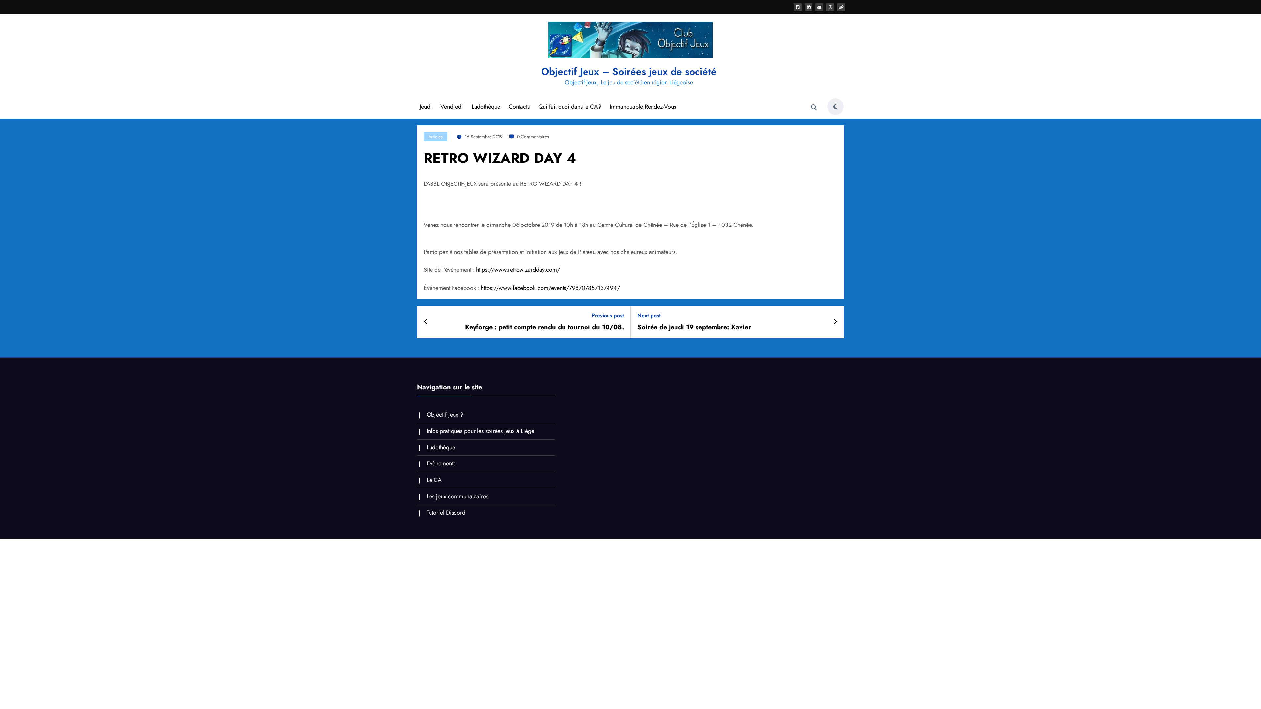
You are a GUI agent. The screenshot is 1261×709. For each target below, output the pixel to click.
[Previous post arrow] (426, 322)
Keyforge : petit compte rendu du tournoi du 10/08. (544, 327)
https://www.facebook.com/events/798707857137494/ (550, 288)
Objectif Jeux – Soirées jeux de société (629, 71)
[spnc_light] (835, 106)
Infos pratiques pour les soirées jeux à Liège (480, 431)
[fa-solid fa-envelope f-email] (819, 7)
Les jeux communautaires (457, 496)
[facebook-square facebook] (798, 7)
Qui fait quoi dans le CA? (569, 106)
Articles (435, 136)
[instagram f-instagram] (830, 7)
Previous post (608, 315)
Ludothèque (486, 106)
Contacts (519, 106)
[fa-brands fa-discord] (808, 7)
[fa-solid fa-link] (841, 7)
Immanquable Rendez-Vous (643, 106)
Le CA (434, 480)
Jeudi (426, 106)
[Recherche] (814, 107)
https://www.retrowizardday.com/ (518, 270)
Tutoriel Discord (446, 512)
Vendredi (451, 106)
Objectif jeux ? (445, 414)
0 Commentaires (533, 136)
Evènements (441, 463)
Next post (649, 315)
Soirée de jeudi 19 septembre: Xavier (694, 327)
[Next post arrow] (835, 322)
